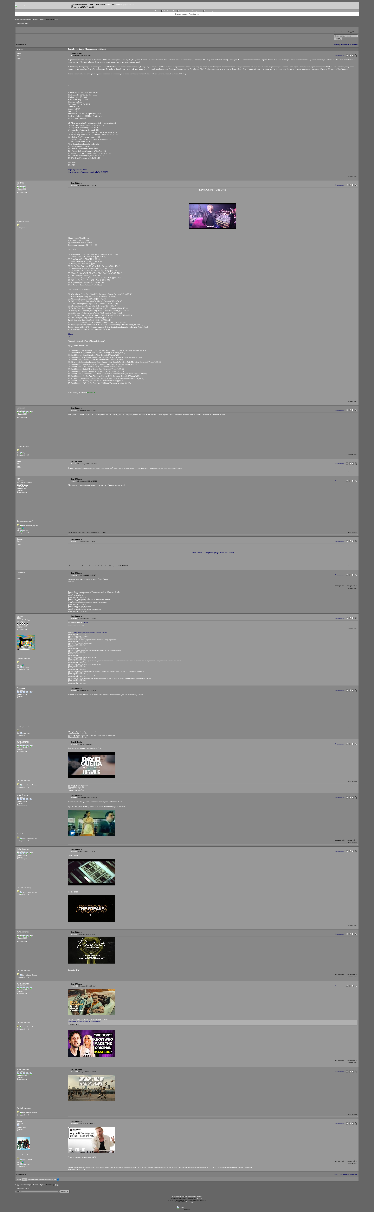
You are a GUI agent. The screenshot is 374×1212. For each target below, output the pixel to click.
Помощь (194, 11)
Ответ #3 (74, 464)
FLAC (70, 334)
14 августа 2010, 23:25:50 (77, 634)
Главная (158, 11)
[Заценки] (20, 191)
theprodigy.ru (190, 1202)
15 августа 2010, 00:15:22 (77, 680)
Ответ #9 (74, 744)
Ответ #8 (74, 690)
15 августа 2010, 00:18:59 (77, 683)
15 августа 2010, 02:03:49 (77, 597)
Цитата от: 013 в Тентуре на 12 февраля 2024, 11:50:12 (88, 1019)
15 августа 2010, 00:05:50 (77, 662)
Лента (169, 11)
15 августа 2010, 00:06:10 (77, 666)
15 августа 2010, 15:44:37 (77, 604)
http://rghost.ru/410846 (77, 170)
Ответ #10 (74, 797)
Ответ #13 (74, 986)
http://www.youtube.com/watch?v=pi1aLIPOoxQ (90, 632)
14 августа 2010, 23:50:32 (77, 645)
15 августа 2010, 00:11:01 (77, 673)
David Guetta (24, 23)
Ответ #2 (74, 410)
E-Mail (19, 59)
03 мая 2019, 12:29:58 (76, 787)
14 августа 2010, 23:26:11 (77, 638)
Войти (108, 5)
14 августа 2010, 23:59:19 (77, 655)
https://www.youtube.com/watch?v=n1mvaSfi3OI (85, 1021)
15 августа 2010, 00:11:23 (77, 676)
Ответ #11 (74, 851)
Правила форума (178, 1196)
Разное (35, 19)
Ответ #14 (74, 1072)
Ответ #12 (74, 934)
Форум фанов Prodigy (23, 19)
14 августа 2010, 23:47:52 (77, 641)
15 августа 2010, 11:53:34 (77, 601)
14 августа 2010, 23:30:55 (77, 594)
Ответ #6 (74, 575)
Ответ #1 (74, 185)
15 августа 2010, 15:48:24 (77, 608)
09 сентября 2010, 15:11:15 (78, 737)
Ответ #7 (74, 618)
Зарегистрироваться (125, 5)
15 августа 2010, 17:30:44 (77, 611)
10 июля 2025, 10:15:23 (76, 1169)
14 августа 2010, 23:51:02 (77, 648)
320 (69, 336)
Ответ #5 (74, 541)
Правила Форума (184, 11)
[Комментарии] (22, 192)
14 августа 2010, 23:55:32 (77, 652)
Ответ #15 (74, 1123)
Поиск (175, 11)
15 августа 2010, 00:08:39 (77, 669)
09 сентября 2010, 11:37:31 (78, 733)
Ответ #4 (74, 481)
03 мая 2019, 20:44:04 (76, 790)
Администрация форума (193, 1196)
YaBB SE (199, 1198)
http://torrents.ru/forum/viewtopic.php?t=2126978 (88, 172)
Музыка (42, 19)
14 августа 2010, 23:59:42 (77, 659)
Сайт (164, 11)
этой (86, 622)
